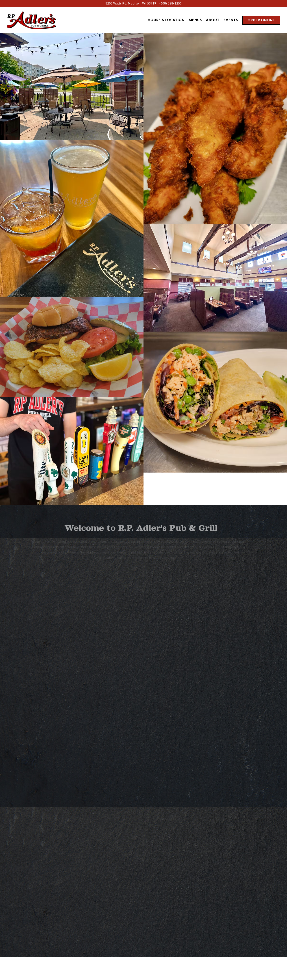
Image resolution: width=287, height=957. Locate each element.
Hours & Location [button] (166, 20)
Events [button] (231, 20)
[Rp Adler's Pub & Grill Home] (31, 20)
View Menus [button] (86, 911)
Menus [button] (195, 20)
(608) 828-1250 (170, 3)
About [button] (213, 20)
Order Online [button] (261, 20)
